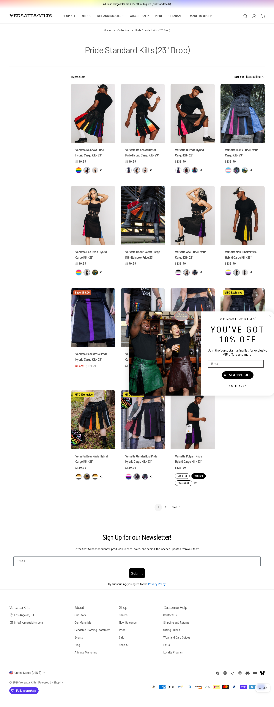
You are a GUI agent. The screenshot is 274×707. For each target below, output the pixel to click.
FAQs (166, 645)
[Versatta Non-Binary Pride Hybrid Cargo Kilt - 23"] (243, 215)
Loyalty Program (173, 652)
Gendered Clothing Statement (92, 630)
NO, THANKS (238, 386)
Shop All (124, 645)
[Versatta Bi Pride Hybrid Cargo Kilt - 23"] (193, 113)
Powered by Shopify (50, 682)
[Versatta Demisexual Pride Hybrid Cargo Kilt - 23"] (93, 317)
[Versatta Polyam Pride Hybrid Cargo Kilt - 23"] (193, 419)
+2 (101, 170)
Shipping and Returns (176, 622)
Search (123, 615)
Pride (122, 630)
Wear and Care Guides (176, 637)
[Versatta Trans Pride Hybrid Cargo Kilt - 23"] (243, 113)
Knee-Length (183, 483)
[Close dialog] (270, 315)
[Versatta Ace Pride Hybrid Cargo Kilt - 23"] (193, 215)
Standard (198, 476)
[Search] (245, 16)
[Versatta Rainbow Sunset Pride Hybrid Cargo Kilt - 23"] (143, 113)
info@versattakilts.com (28, 622)
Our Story (80, 615)
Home (107, 30)
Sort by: (239, 77)
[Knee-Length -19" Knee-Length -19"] (194, 272)
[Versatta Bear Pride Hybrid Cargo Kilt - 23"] (93, 419)
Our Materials (83, 622)
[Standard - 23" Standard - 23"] (87, 170)
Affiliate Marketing (86, 652)
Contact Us (170, 615)
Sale (121, 637)
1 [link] (158, 507)
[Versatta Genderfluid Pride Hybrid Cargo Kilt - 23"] (143, 419)
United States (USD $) (28, 673)
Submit (137, 573)
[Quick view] (109, 92)
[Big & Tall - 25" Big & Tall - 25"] (78, 170)
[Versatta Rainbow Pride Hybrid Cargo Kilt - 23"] (93, 113)
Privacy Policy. (157, 584)
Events (79, 637)
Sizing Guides (171, 630)
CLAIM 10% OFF (238, 375)
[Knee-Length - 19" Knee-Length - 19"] (95, 170)
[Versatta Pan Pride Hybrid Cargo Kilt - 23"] (93, 215)
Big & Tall (182, 476)
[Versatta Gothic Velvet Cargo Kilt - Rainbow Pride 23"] (143, 215)
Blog (77, 645)
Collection (123, 30)
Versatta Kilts (28, 682)
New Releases (128, 622)
